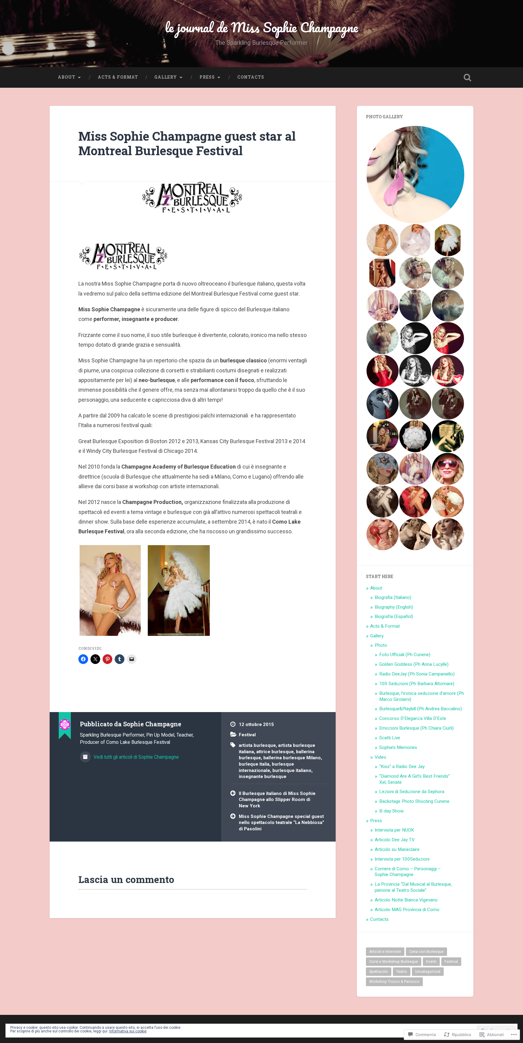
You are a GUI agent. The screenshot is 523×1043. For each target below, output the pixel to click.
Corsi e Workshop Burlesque (393, 962)
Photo (381, 645)
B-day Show (391, 811)
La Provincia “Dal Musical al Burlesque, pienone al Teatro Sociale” (413, 887)
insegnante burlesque (262, 776)
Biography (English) (394, 607)
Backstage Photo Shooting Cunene (414, 801)
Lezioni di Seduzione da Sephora (411, 791)
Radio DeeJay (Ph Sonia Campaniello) (417, 674)
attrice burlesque (275, 751)
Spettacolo (378, 971)
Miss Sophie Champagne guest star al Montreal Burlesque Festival (187, 143)
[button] (415, 174)
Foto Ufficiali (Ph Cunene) (404, 654)
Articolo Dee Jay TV (395, 839)
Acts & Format (118, 77)
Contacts (250, 77)
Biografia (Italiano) (393, 597)
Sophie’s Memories (398, 747)
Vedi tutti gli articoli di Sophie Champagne (135, 757)
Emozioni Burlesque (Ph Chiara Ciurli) (416, 728)
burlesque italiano (291, 770)
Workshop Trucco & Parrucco (394, 981)
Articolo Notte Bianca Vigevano (406, 900)
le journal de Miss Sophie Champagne (261, 27)
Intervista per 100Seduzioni (402, 859)
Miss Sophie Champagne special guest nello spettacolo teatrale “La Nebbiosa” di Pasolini (281, 823)
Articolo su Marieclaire (397, 849)
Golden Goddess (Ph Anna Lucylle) (414, 664)
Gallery (165, 77)
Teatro (401, 971)
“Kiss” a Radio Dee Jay (402, 766)
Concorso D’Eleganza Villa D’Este (412, 718)
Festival (247, 734)
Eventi (431, 962)
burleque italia (254, 764)
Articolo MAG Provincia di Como (407, 909)
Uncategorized (427, 971)
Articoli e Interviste (385, 952)
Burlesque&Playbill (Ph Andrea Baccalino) (420, 708)
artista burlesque (257, 745)
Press (207, 77)
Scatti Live (389, 738)
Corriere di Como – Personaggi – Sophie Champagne (408, 872)
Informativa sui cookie (127, 1031)
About (66, 77)
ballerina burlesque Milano (292, 757)
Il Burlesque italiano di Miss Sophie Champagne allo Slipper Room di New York (277, 800)
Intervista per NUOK (394, 830)
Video (380, 757)
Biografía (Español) (394, 616)
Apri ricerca (467, 77)
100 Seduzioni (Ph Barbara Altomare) (416, 683)
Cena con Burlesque (426, 952)
